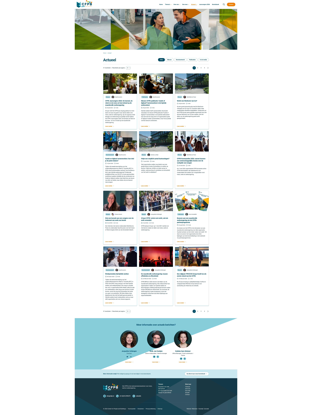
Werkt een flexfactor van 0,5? (187, 101)
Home (161, 4)
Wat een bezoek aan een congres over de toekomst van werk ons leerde (119, 219)
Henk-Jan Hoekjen (156, 351)
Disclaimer (141, 409)
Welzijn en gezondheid (164, 392)
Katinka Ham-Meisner (183, 351)
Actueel (193, 4)
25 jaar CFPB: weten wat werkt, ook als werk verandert (154, 219)
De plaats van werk (163, 386)
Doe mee (185, 4)
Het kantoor (161, 388)
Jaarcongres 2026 (204, 4)
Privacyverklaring (151, 409)
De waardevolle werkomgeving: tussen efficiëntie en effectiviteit (154, 275)
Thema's (167, 4)
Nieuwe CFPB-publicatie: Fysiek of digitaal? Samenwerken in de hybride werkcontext (153, 103)
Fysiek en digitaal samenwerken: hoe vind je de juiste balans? (119, 160)
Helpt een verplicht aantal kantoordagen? (155, 159)
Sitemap (160, 409)
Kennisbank (215, 4)
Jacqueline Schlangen (129, 351)
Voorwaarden (132, 409)
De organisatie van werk (165, 390)
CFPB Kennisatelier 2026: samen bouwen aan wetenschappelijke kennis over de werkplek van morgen (191, 161)
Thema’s (187, 386)
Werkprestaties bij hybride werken (117, 274)
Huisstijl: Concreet (203, 409)
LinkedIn (138, 396)
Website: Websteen (192, 409)
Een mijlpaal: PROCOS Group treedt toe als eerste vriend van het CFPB (191, 275)
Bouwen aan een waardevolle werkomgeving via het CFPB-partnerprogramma (187, 220)
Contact (231, 4)
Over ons (176, 4)
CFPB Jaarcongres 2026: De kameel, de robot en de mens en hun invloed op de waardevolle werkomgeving (118, 103)
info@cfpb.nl (110, 396)
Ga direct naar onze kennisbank (196, 374)
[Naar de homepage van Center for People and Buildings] (84, 4)
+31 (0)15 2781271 (125, 396)
